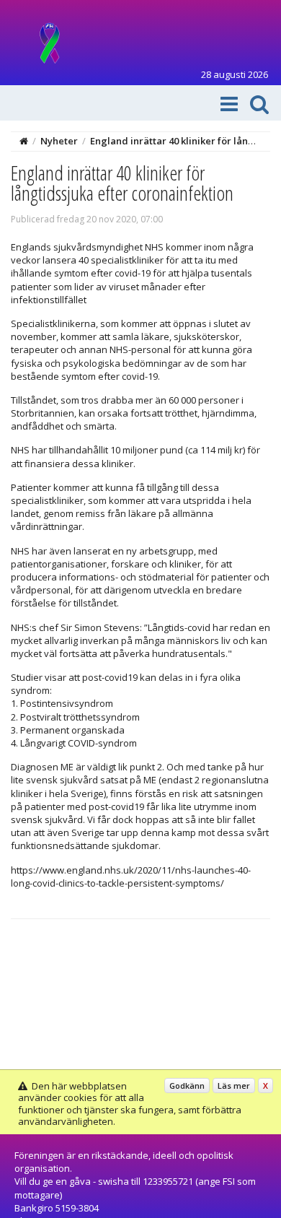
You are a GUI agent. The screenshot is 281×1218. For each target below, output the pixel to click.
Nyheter (59, 140)
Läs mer (234, 1085)
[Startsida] (23, 140)
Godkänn (187, 1085)
